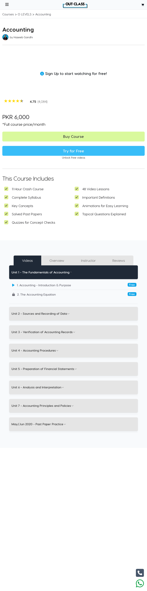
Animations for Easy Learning (105, 206)
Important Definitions (98, 197)
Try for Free (73, 151)
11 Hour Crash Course (28, 189)
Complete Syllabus (26, 197)
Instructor (88, 260)
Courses (8, 14)
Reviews (118, 260)
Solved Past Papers (27, 214)
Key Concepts (22, 206)
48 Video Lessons (95, 189)
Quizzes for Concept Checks (33, 222)
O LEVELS (24, 14)
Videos (27, 260)
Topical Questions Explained (104, 214)
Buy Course (73, 136)
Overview (56, 260)
